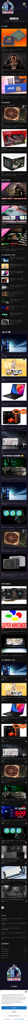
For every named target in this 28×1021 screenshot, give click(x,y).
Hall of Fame (3, 47)
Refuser (14, 1011)
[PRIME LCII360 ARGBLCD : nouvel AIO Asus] (5, 315)
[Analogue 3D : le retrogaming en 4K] (14, 644)
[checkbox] (24, 3)
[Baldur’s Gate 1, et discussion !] (14, 191)
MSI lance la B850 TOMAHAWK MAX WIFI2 (12, 899)
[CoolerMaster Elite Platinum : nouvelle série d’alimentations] (14, 562)
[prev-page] (2, 327)
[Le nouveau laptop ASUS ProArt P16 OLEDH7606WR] (5, 273)
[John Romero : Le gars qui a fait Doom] (14, 62)
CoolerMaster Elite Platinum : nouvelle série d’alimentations (12, 575)
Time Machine (4, 148)
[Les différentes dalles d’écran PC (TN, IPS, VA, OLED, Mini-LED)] (14, 237)
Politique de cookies (7, 1019)
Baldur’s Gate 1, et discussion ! (11, 203)
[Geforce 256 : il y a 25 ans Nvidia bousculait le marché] (14, 37)
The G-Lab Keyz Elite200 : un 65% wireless (13, 880)
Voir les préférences (14, 1015)
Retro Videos (3, 201)
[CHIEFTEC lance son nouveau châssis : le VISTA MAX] (5, 259)
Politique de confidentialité (18, 1019)
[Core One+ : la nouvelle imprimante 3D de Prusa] (5, 280)
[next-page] (5, 327)
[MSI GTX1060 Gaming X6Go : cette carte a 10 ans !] (14, 138)
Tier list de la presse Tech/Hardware (12, 226)
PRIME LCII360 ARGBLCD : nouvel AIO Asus (13, 527)
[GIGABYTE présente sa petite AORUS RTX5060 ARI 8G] (5, 266)
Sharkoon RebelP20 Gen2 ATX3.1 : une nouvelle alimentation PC (16, 322)
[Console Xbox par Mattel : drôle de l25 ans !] (5, 301)
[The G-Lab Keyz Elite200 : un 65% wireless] (14, 872)
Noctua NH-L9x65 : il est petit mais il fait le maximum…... (17, 294)
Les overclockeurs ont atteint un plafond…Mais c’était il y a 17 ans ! (13, 97)
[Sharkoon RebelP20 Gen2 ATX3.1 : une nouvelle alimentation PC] (5, 322)
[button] (26, 991)
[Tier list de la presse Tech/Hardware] (14, 214)
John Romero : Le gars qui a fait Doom (12, 73)
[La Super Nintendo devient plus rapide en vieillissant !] (14, 619)
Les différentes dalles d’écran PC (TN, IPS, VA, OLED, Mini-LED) (12, 250)
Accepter (14, 1007)
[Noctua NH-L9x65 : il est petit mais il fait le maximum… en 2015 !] (14, 114)
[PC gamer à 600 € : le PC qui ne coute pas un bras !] (5, 308)
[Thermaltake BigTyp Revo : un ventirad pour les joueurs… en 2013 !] (14, 162)
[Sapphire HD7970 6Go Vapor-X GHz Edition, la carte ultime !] (14, 595)
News (2, 172)
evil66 (2, 679)
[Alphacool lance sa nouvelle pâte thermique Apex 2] (5, 287)
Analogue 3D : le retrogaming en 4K (11, 655)
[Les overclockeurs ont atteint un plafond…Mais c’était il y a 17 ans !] (14, 85)
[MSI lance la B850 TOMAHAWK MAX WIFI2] (14, 891)
